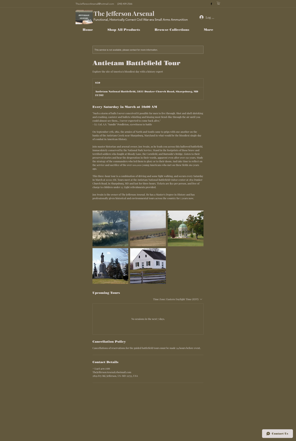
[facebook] (211, 3)
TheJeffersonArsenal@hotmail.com (95, 3)
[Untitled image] (110, 228)
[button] (218, 3)
